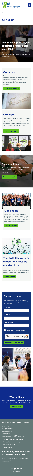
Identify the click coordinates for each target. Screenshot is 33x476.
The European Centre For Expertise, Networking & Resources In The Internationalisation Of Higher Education (5, 12)
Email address (8, 322)
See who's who (11, 225)
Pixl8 (16, 435)
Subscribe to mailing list (14, 342)
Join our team (17, 406)
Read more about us (11, 88)
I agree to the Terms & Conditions (16, 330)
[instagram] (18, 468)
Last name (7, 314)
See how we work (10, 131)
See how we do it (9, 177)
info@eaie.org (8, 431)
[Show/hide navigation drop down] (29, 5)
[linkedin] (11, 468)
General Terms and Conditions (13, 439)
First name (7, 307)
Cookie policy (7, 447)
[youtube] (21, 468)
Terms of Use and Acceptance (12, 442)
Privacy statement (9, 445)
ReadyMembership (19, 436)
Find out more (9, 276)
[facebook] (15, 468)
